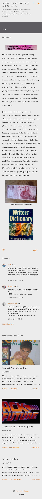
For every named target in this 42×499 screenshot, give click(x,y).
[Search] (34, 3)
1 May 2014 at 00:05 (15, 319)
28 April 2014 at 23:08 (15, 280)
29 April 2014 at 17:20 (15, 297)
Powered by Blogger (22, 491)
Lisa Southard (12, 303)
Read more (36, 389)
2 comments (13, 389)
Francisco (11, 286)
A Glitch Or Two (10, 458)
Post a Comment (7, 324)
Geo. (9, 265)
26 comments (13, 447)
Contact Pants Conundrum (15, 367)
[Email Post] (3, 250)
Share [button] (35, 250)
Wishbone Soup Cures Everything (15, 4)
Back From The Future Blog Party (17, 426)
